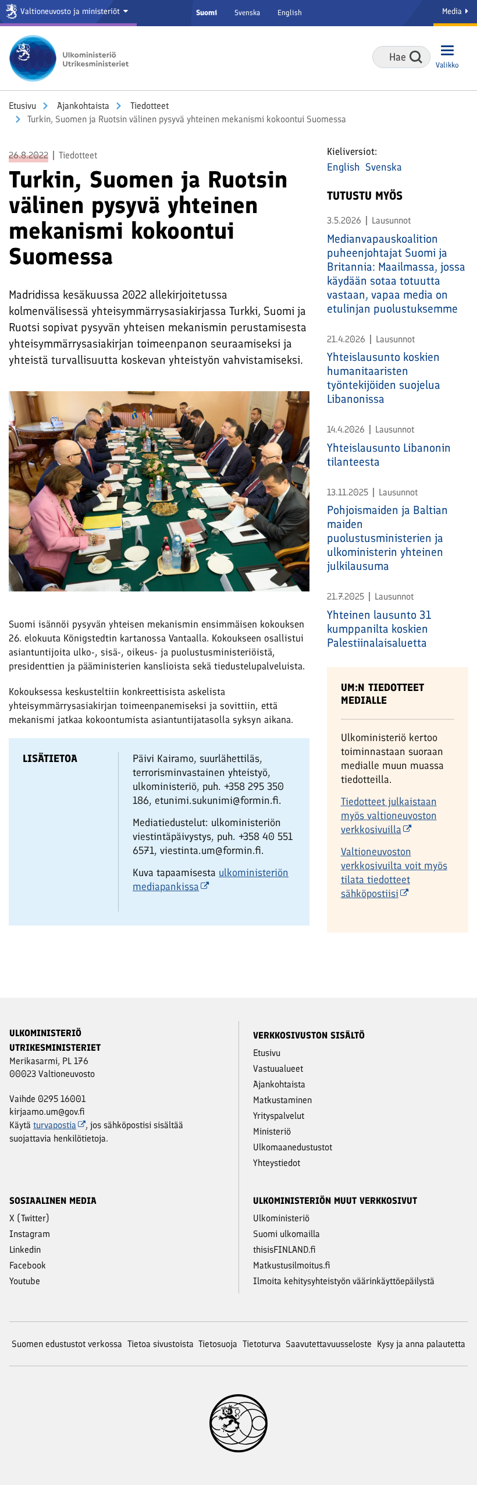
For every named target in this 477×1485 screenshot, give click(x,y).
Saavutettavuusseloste (329, 1343)
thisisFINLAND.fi (284, 1249)
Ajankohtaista (82, 105)
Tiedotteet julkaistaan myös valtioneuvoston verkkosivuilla (389, 815)
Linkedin (25, 1249)
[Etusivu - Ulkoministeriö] (73, 58)
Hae (416, 57)
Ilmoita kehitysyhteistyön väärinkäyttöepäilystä (344, 1280)
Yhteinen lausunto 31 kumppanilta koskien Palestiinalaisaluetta (379, 629)
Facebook (27, 1265)
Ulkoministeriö (281, 1218)
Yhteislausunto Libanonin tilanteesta (389, 455)
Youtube (24, 1280)
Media (453, 11)
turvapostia (54, 1124)
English (289, 12)
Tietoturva (262, 1343)
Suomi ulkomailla (286, 1233)
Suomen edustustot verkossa (67, 1343)
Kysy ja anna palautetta (421, 1343)
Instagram (29, 1233)
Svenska (247, 12)
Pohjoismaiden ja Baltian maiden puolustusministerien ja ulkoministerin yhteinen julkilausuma (387, 538)
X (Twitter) (29, 1218)
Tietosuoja (217, 1343)
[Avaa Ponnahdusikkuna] (159, 490)
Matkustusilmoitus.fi (291, 1265)
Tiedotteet (148, 105)
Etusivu (22, 105)
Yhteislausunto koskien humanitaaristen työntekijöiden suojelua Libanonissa (383, 378)
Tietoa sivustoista (160, 1343)
